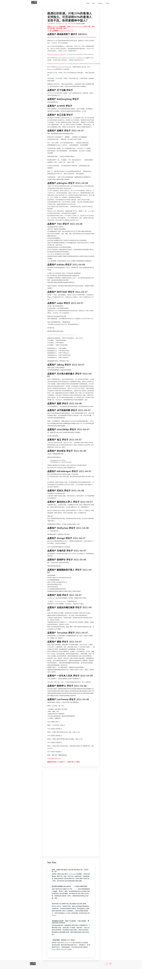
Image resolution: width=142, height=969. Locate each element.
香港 (69, 23)
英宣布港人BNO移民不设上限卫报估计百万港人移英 (69, 904)
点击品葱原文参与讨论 (54, 758)
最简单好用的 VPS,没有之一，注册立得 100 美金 (63, 762)
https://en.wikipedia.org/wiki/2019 (57, 63)
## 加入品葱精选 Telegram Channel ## (60, 31)
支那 (74, 23)
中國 (72, 23)
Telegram (100, 3)
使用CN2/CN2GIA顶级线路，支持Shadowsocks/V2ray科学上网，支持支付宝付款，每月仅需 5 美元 (71, 27)
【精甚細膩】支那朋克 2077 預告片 (63, 940)
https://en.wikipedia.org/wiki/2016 (57, 54)
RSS (93, 3)
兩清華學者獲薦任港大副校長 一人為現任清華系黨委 (69, 886)
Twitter (107, 3)
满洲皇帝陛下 (52, 23)
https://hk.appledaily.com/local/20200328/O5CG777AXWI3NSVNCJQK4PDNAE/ (72, 37)
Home (87, 3)
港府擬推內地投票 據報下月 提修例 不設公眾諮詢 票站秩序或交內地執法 (70, 922)
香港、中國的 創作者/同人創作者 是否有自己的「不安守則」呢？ (70, 870)
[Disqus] (71, 794)
